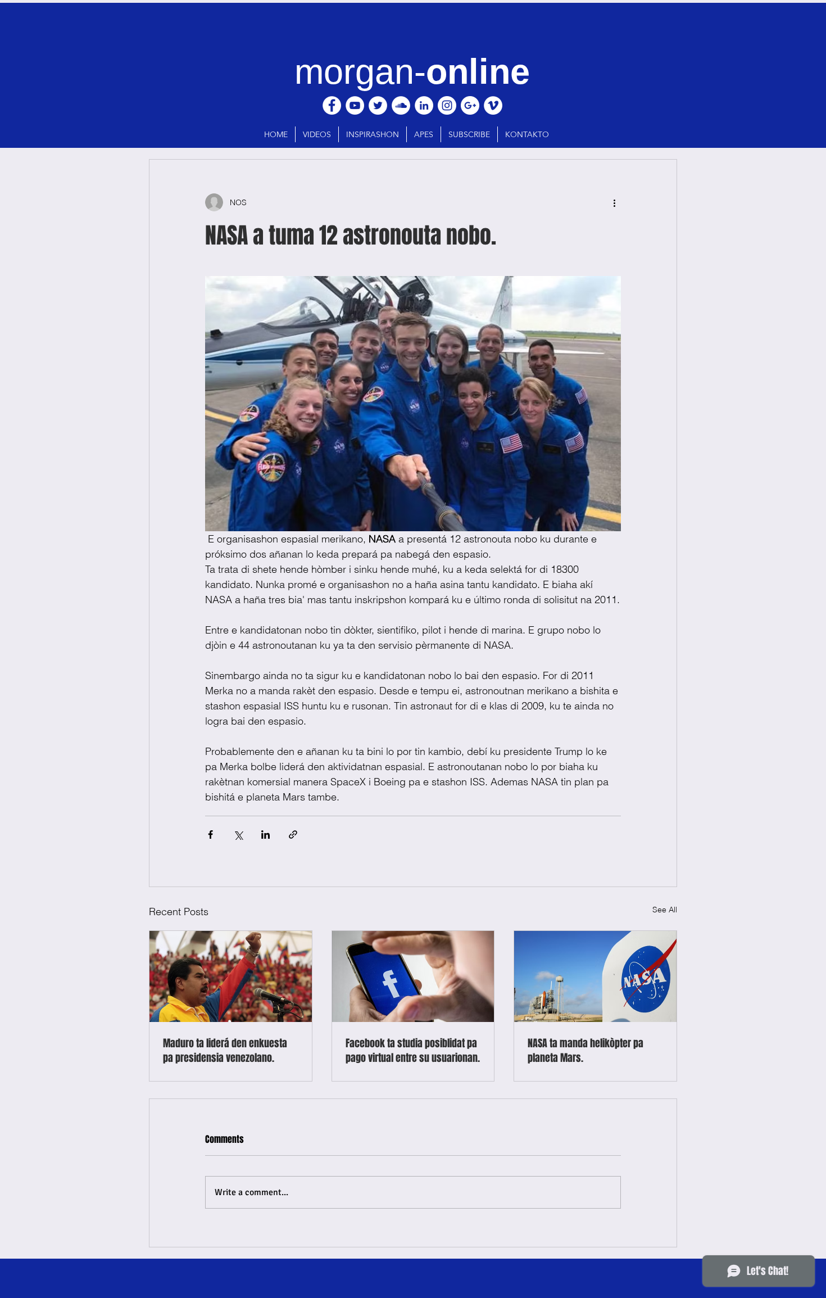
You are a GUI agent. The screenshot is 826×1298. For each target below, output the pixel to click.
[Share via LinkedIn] (265, 834)
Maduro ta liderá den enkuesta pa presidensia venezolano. (225, 1050)
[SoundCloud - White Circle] (401, 105)
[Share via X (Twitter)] (238, 834)
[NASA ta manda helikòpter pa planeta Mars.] (595, 976)
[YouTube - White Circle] (355, 105)
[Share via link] (293, 834)
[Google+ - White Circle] (470, 105)
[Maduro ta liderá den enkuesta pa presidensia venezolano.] (230, 976)
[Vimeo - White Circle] (493, 105)
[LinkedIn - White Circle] (424, 105)
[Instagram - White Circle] (447, 105)
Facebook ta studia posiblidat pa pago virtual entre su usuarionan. (413, 1050)
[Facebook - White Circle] (332, 105)
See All (664, 909)
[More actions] (614, 202)
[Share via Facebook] (210, 834)
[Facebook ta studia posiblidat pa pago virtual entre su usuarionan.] (413, 976)
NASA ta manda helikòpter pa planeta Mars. (585, 1050)
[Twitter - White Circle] (378, 105)
